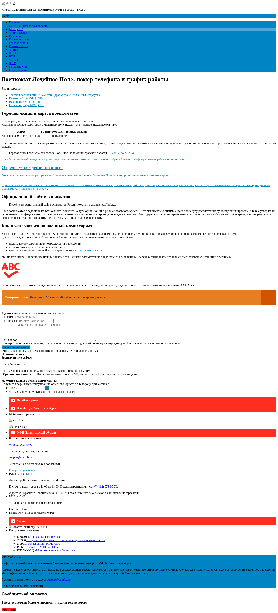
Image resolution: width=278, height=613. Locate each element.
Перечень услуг (19, 39)
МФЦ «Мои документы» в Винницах (50, 550)
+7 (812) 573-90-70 (105, 486)
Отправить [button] (9, 609)
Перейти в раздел (28, 400)
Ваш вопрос (9, 340)
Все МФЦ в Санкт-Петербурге (36, 408)
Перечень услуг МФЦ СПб (26, 105)
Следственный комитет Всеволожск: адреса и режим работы (65, 540)
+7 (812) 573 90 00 (20, 444)
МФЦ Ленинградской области (36, 432)
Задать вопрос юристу (16, 347)
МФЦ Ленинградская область (28, 25)
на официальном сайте (87, 250)
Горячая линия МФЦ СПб (43, 543)
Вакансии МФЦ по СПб (24, 101)
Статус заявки (18, 32)
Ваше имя (8, 316)
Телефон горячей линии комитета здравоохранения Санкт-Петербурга (54, 95)
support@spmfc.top (59, 579)
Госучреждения (19, 70)
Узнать (21, 521)
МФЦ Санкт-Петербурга (44, 536)
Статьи (13, 49)
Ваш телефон (10, 320)
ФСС (12, 53)
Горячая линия (18, 42)
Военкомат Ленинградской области (24, 188)
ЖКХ (12, 63)
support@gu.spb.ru (20, 457)
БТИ (12, 56)
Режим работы (18, 46)
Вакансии (15, 36)
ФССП (13, 59)
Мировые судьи (19, 66)
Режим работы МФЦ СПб (26, 98)
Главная (14, 22)
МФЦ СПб (16, 29)
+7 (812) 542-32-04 (122, 153)
